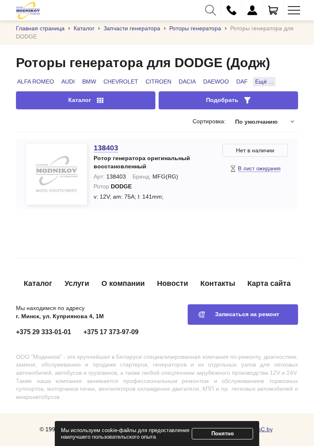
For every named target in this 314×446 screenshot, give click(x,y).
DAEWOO (216, 81)
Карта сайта (269, 283)
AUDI (68, 81)
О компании (123, 283)
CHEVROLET (120, 81)
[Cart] (273, 10)
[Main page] (28, 10)
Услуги (77, 283)
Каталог (38, 283)
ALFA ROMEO (35, 81)
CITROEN (158, 81)
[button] (210, 10)
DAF (242, 81)
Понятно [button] (222, 433)
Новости (172, 283)
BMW (89, 81)
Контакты (217, 283)
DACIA (187, 81)
